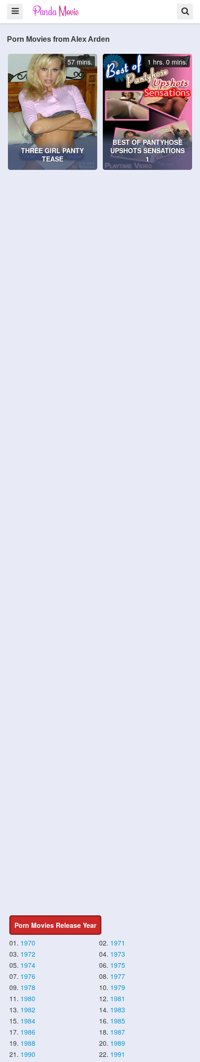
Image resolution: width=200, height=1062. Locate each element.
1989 (117, 1043)
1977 (117, 976)
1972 (27, 953)
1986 (27, 1031)
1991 (117, 1054)
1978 (27, 987)
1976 (27, 976)
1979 (117, 987)
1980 (27, 998)
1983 (117, 1009)
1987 (117, 1031)
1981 (117, 998)
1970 (27, 942)
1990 (27, 1054)
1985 (117, 1020)
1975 (117, 965)
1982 (27, 1009)
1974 (27, 965)
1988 (27, 1043)
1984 (27, 1020)
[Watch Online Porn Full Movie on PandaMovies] (56, 11)
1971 (117, 942)
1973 (117, 953)
